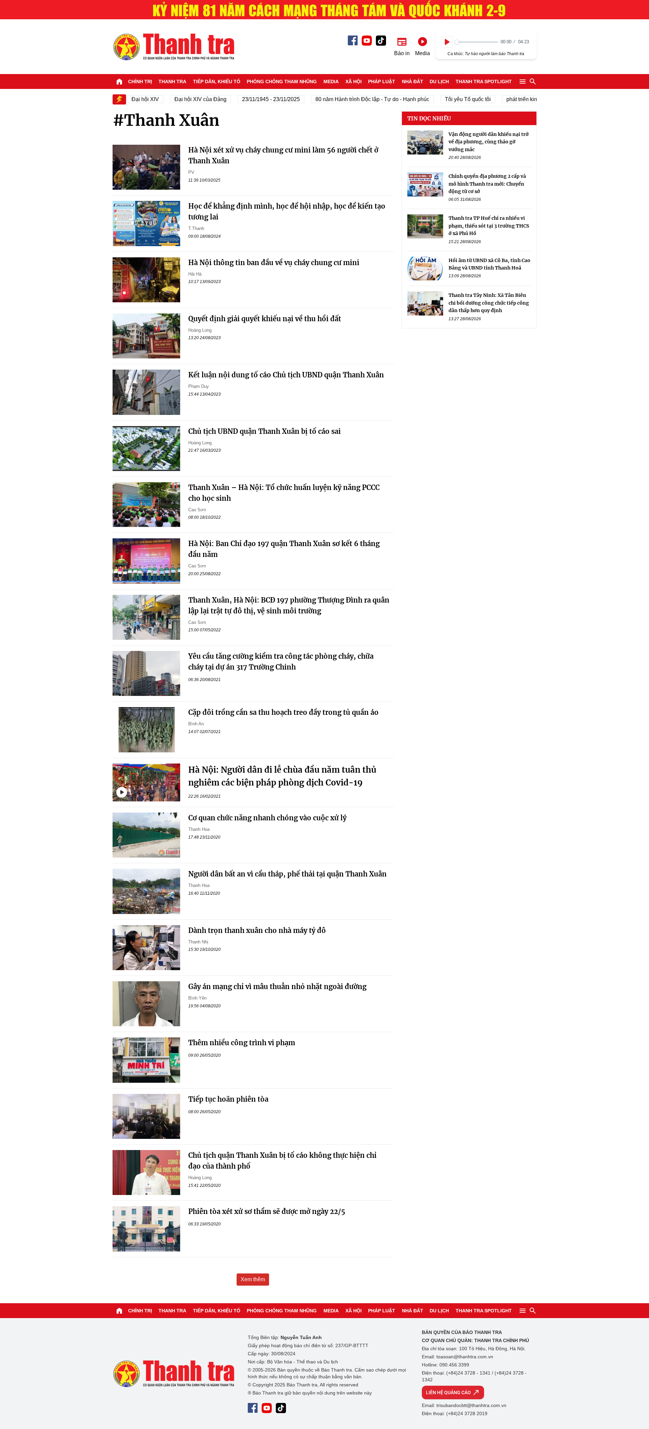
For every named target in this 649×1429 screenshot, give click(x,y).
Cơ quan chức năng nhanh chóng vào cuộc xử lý (267, 818)
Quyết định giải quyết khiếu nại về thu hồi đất (264, 318)
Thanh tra (172, 81)
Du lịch (439, 81)
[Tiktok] (381, 41)
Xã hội (353, 81)
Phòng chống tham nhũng (282, 81)
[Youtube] (367, 41)
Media (331, 81)
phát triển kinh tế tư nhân (520, 99)
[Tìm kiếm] (533, 81)
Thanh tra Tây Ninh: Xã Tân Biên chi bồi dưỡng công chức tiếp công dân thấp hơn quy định (489, 302)
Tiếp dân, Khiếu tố (216, 81)
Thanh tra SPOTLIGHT (484, 81)
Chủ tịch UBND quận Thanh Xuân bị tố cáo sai (264, 431)
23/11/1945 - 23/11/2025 (255, 99)
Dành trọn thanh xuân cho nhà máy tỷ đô (257, 930)
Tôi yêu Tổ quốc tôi (452, 99)
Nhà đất (412, 81)
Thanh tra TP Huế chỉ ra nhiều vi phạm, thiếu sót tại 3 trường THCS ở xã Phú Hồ (489, 225)
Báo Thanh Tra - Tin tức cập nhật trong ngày (173, 47)
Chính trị (140, 81)
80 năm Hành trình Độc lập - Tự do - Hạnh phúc (357, 99)
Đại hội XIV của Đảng (185, 99)
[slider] (476, 42)
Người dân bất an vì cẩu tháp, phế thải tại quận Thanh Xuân (287, 874)
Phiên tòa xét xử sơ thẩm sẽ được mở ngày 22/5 (266, 1211)
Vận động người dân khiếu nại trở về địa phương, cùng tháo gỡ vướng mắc (489, 142)
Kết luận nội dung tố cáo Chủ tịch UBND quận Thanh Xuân (286, 375)
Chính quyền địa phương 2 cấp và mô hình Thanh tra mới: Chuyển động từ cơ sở (487, 183)
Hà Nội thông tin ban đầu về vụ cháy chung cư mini (273, 262)
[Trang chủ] (119, 81)
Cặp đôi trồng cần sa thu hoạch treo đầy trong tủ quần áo (283, 712)
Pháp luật (381, 81)
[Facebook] (353, 40)
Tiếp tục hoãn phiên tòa (228, 1099)
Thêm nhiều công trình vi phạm (241, 1042)
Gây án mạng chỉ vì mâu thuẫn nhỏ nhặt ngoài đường (277, 986)
